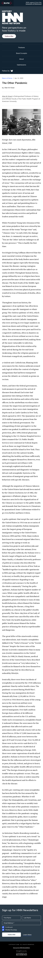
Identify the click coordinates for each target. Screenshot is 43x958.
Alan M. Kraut (7, 96)
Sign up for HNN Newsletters (21, 947)
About (21, 59)
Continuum (9, 927)
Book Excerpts (21, 53)
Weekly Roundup (11, 930)
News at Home (7, 78)
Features (21, 47)
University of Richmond (33, 4)
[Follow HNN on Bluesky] (12, 71)
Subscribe (9, 36)
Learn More (27, 935)
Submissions (21, 65)
